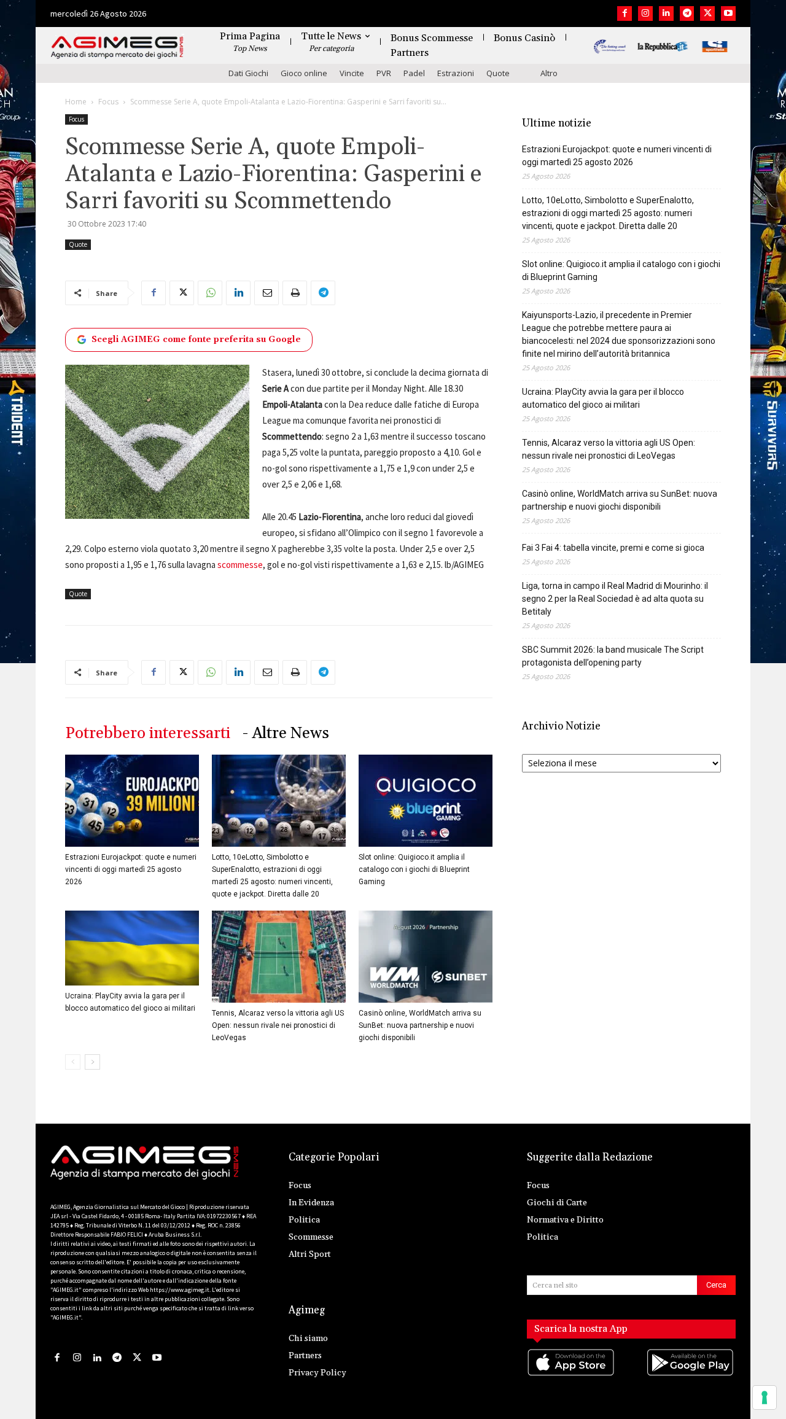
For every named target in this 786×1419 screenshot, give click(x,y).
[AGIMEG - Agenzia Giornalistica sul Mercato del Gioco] (117, 47)
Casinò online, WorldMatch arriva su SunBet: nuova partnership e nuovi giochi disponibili (420, 1025)
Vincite (352, 73)
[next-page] (92, 1062)
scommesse (240, 564)
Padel (414, 73)
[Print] (294, 293)
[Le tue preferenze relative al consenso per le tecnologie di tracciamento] (764, 1397)
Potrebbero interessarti (147, 733)
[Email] (266, 293)
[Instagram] (645, 13)
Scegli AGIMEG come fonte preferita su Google (196, 339)
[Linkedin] (666, 13)
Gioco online (304, 73)
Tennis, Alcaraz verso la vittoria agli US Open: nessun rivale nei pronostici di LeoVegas (278, 1025)
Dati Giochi (248, 73)
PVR (383, 73)
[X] (707, 13)
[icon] (572, 1374)
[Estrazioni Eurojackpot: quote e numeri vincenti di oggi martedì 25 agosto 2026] (132, 801)
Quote (498, 73)
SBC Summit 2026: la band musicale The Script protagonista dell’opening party (613, 656)
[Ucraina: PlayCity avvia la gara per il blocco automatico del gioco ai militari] (132, 948)
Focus (108, 101)
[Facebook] (624, 13)
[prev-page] (72, 1062)
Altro (549, 73)
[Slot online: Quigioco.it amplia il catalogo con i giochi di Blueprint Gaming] (425, 801)
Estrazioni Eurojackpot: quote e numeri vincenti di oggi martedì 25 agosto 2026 (130, 869)
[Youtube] (728, 13)
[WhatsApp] (210, 293)
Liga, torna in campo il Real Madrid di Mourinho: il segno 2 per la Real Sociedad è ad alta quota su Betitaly (615, 598)
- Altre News (286, 733)
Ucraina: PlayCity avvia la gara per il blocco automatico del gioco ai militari (603, 398)
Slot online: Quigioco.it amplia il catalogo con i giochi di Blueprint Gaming (414, 869)
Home (76, 101)
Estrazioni (455, 73)
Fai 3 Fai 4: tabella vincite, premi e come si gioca (613, 548)
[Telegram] (687, 13)
